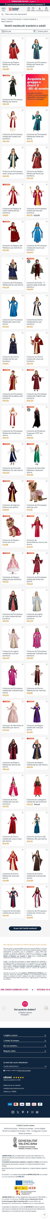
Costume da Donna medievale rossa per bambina (35, 359)
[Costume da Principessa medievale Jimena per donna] (37, 897)
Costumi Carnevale (14, 19)
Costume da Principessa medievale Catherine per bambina (37, 653)
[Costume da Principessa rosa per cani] (37, 491)
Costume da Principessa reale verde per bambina (13, 173)
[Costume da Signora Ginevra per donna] (13, 491)
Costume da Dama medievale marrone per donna (36, 876)
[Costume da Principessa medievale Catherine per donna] (13, 675)
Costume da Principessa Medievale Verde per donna (37, 137)
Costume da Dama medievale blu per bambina (34, 322)
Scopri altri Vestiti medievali (25, 928)
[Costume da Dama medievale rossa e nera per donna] (13, 823)
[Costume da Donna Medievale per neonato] (37, 675)
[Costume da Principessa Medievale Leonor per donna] (13, 306)
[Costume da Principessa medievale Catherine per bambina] (37, 638)
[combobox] (25, 14)
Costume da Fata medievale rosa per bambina (10, 802)
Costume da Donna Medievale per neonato (36, 689)
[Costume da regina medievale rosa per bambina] (13, 638)
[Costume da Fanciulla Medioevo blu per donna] (13, 454)
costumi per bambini (38, 967)
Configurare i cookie (39, 1131)
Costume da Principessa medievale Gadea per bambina (12, 137)
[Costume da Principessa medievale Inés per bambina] (37, 195)
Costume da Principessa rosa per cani (37, 506)
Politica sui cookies (26, 1128)
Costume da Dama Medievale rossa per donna (11, 876)
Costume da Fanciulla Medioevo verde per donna (36, 470)
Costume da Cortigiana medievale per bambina (37, 801)
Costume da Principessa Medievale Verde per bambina (37, 65)
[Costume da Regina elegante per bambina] (13, 563)
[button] (46, 9)
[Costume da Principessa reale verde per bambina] (13, 158)
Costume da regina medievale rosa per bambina (10, 653)
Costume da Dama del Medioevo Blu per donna (37, 838)
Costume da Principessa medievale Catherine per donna (13, 691)
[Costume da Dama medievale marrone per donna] (37, 860)
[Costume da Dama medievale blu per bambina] (37, 306)
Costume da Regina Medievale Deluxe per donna (11, 765)
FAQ (28, 1131)
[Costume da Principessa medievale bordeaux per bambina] (13, 380)
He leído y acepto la (18, 1070)
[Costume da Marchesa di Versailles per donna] (13, 712)
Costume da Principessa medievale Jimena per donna (37, 913)
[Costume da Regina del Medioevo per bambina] (13, 232)
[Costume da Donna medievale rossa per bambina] (37, 343)
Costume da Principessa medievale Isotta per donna (37, 579)
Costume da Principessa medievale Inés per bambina (37, 211)
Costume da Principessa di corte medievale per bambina (12, 616)
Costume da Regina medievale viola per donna (35, 728)
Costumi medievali (29, 19)
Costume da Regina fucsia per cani (11, 541)
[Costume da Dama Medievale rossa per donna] (13, 860)
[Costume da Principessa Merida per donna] (13, 86)
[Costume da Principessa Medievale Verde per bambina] (37, 49)
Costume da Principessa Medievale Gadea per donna (12, 433)
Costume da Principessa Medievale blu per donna (13, 284)
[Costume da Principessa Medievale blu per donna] (13, 269)
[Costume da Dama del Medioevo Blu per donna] (37, 823)
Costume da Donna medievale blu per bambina (11, 359)
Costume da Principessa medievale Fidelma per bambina (37, 396)
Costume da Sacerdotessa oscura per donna (37, 542)
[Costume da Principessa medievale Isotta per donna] (37, 563)
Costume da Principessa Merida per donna (12, 101)
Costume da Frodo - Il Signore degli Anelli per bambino (36, 285)
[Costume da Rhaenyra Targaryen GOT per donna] (37, 417)
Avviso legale (40, 1128)
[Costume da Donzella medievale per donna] (13, 897)
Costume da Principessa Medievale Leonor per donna (12, 322)
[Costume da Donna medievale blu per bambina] (13, 343)
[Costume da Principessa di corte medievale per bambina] (13, 601)
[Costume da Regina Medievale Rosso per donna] (13, 49)
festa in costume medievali (38, 964)
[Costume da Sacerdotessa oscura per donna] (37, 526)
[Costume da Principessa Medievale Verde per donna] (37, 121)
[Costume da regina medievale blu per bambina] (37, 601)
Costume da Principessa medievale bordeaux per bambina (13, 396)
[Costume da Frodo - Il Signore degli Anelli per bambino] (37, 269)
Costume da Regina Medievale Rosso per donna (11, 65)
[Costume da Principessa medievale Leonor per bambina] (37, 232)
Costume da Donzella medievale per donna (11, 912)
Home (3, 19)
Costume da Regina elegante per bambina (12, 578)
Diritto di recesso (25, 1133)
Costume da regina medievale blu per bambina (35, 616)
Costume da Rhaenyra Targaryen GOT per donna (36, 433)
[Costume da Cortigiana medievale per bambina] (37, 786)
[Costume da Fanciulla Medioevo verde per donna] (37, 454)
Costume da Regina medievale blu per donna (37, 764)
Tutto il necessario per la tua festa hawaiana (25, 4)
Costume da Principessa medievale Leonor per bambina (37, 248)
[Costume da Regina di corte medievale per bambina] (13, 195)
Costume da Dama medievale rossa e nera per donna (12, 839)
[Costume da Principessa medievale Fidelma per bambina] (37, 380)
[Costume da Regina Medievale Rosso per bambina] (37, 158)
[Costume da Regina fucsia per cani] (13, 526)
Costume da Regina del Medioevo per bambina (12, 247)
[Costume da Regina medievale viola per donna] (37, 712)
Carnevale (11, 950)
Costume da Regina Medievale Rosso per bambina (35, 174)
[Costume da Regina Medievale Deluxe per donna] (13, 749)
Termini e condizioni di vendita (13, 1131)
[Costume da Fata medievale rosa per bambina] (13, 786)
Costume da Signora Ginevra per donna (11, 506)
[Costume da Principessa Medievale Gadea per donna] (13, 417)
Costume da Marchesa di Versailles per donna (13, 727)
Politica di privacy (11, 1128)
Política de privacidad (24, 1070)
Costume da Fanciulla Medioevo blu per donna (13, 469)
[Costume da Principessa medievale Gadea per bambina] (13, 121)
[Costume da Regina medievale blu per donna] (37, 749)
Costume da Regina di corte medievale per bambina (12, 211)
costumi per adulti (8, 969)
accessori (17, 951)
